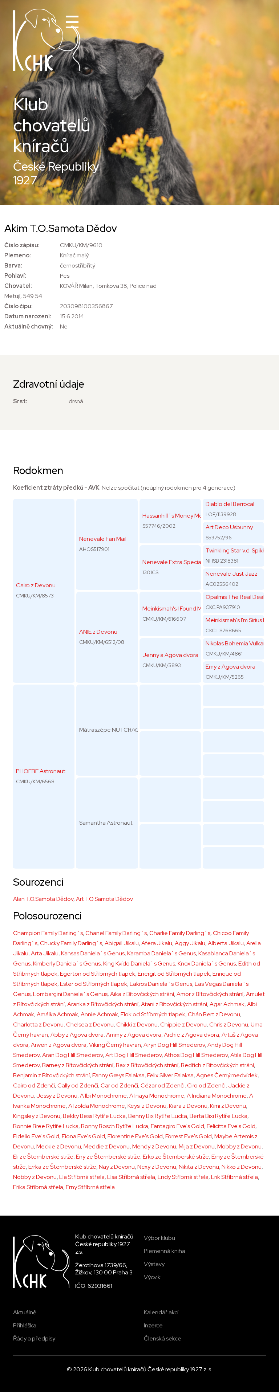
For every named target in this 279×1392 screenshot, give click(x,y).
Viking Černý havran (115, 1045)
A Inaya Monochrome (156, 1095)
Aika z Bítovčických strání (142, 994)
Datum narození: (27, 316)
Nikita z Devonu (199, 1167)
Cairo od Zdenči (34, 1085)
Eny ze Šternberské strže (108, 1156)
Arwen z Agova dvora (58, 1045)
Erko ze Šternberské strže (176, 1156)
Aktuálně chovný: (28, 326)
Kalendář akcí (161, 1312)
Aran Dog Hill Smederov (72, 1055)
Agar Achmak (227, 1004)
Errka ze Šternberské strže (62, 1167)
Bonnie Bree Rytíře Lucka (45, 1126)
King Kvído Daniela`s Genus (139, 963)
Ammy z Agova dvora (133, 1034)
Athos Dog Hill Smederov (196, 1055)
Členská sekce (162, 1338)
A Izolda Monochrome (96, 1106)
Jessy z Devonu (56, 1095)
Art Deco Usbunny (229, 527)
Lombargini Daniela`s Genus (70, 994)
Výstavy (154, 1264)
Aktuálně (24, 1312)
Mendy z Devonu (154, 1146)
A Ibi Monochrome (103, 1095)
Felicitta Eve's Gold (231, 1126)
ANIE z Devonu (98, 632)
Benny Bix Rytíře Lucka (157, 1116)
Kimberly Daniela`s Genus (67, 963)
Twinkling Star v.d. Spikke (237, 550)
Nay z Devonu (117, 1167)
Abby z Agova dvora (77, 1034)
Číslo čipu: (18, 306)
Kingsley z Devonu (36, 1116)
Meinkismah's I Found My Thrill (180, 608)
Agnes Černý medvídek (227, 1075)
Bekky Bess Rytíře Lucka (94, 1116)
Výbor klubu (159, 1238)
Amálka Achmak (57, 1014)
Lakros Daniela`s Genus (161, 984)
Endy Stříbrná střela (183, 1177)
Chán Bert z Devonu (214, 1014)
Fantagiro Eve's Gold (177, 1126)
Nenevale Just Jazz (232, 573)
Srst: (20, 401)
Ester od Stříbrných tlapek (93, 984)
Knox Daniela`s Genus (207, 963)
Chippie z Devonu (183, 1024)
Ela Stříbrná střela (82, 1177)
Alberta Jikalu (226, 943)
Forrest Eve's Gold (188, 1136)
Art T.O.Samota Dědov (104, 899)
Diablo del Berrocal (230, 504)
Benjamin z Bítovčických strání (51, 1075)
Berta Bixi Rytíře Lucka (218, 1116)
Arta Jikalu (44, 953)
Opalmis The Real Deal (235, 597)
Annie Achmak (99, 1014)
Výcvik (152, 1277)
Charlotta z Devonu (38, 1024)
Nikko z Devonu (242, 1167)
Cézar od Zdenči (163, 1085)
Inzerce (153, 1325)
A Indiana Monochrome (217, 1095)
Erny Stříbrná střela (90, 1187)
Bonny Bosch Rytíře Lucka (114, 1126)
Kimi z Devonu (228, 1106)
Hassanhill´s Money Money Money (187, 515)
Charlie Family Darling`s (179, 933)
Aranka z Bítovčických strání (102, 1004)
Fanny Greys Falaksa (118, 1075)
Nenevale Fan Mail (102, 539)
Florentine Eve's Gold (135, 1136)
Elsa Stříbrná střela (131, 1177)
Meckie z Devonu (58, 1146)
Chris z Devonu (228, 1024)
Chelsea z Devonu (90, 1024)
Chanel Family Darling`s (116, 933)
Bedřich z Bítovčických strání (217, 1065)
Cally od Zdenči (77, 1085)
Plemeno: (17, 255)
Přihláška (24, 1325)
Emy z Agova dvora (230, 666)
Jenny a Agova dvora (170, 655)
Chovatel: (18, 286)
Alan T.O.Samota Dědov (43, 899)
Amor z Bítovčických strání (210, 994)
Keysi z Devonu (147, 1106)
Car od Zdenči (119, 1085)
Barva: (13, 265)
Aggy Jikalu (190, 943)
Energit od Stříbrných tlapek (174, 973)
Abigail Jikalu (122, 943)
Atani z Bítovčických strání (174, 1004)
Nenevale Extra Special (172, 562)
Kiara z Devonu (188, 1106)
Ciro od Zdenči (206, 1085)
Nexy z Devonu (156, 1167)
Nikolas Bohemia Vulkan (236, 643)
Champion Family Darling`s (48, 933)
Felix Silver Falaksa (170, 1075)
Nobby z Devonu (35, 1177)
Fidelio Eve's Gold (36, 1136)
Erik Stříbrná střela (234, 1177)
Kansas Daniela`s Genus (93, 953)
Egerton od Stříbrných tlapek (97, 973)
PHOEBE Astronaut (40, 771)
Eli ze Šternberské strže (43, 1156)
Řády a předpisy (34, 1338)
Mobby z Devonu (239, 1146)
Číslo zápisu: (22, 245)
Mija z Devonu (197, 1146)
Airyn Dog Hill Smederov (174, 1045)
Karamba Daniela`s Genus (161, 953)
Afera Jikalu (156, 943)
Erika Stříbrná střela (38, 1187)
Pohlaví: (15, 275)
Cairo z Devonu (36, 585)
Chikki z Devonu (137, 1024)
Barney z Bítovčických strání (77, 1065)
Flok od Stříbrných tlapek (153, 1014)
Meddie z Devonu (107, 1146)
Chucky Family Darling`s (71, 943)
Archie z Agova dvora (191, 1034)
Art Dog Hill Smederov (133, 1055)
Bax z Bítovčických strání (147, 1065)
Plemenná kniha (164, 1251)
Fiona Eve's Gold (83, 1136)
